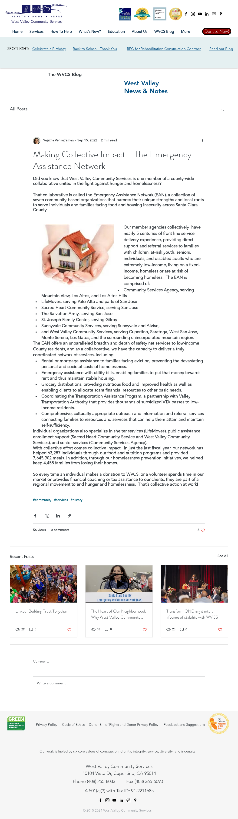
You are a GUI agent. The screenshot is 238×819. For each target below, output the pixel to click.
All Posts (19, 109)
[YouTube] (200, 14)
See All (223, 556)
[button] (36, 31)
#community (42, 500)
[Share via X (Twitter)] (46, 516)
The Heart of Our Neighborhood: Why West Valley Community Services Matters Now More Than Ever (118, 614)
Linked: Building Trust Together (41, 611)
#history (77, 500)
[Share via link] (69, 516)
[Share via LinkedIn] (58, 516)
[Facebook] (186, 14)
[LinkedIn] (207, 14)
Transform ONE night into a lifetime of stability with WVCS (192, 614)
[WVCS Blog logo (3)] (214, 14)
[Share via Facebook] (35, 516)
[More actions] (202, 140)
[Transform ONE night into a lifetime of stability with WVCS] (194, 584)
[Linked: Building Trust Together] (43, 584)
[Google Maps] (220, 14)
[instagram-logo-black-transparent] (193, 14)
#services (61, 500)
